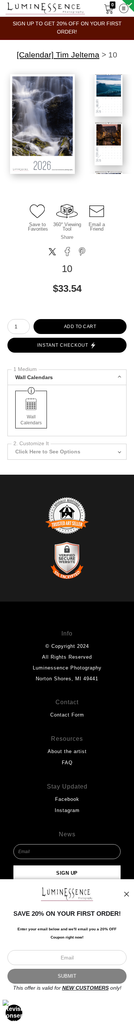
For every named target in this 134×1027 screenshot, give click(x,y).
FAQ (67, 762)
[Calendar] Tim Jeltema (58, 55)
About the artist (67, 751)
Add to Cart (80, 326)
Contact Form (67, 715)
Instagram (67, 810)
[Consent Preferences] (14, 1013)
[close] (126, 894)
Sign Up (67, 873)
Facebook (67, 799)
